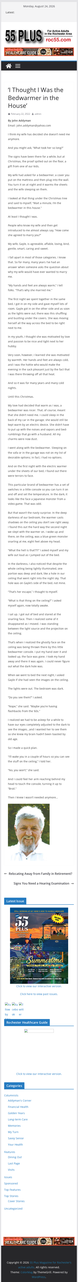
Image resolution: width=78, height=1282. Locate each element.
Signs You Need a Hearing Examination (41, 883)
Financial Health (18, 1107)
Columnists (11, 1095)
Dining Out (15, 1157)
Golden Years (16, 1113)
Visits (11, 1169)
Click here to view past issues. (39, 994)
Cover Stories (16, 1201)
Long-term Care (18, 1119)
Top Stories (11, 1196)
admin (38, 113)
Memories (14, 1125)
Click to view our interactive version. (39, 1074)
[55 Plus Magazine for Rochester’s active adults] (8, 66)
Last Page (14, 1163)
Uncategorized (13, 1208)
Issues (8, 1177)
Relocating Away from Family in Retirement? (40, 874)
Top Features (12, 1189)
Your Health (15, 1144)
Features (9, 1152)
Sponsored (11, 1183)
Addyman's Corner (19, 1100)
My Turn (13, 1132)
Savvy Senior (16, 1138)
